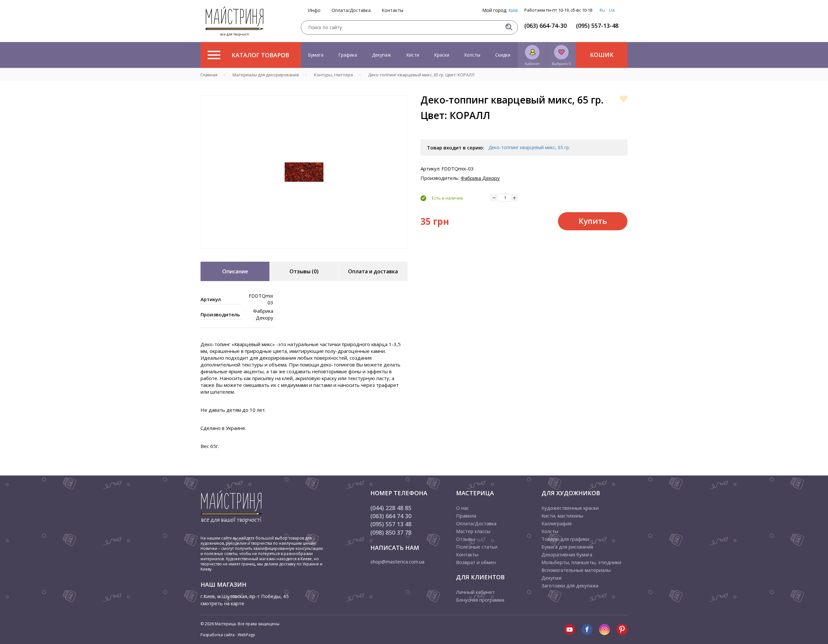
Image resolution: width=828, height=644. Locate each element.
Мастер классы (473, 531)
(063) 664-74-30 (545, 25)
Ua (612, 10)
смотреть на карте (222, 603)
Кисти (412, 55)
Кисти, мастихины (562, 515)
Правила (466, 515)
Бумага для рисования (567, 546)
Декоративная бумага (566, 554)
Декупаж (381, 55)
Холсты (472, 55)
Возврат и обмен (476, 562)
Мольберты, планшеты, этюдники (581, 562)
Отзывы (465, 539)
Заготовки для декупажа (569, 585)
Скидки (502, 55)
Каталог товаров (260, 55)
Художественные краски (570, 508)
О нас (462, 508)
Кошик (602, 55)
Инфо (314, 10)
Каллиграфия (556, 523)
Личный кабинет (475, 592)
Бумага (315, 55)
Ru (602, 10)
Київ (513, 10)
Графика (347, 55)
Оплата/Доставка (351, 10)
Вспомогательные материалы (576, 570)
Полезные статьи (476, 546)
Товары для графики (565, 539)
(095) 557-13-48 (597, 25)
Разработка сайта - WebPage (228, 635)
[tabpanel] (304, 172)
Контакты (392, 10)
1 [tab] (304, 253)
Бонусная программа (480, 599)
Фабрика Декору (480, 178)
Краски (441, 55)
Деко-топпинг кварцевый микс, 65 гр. (529, 147)
